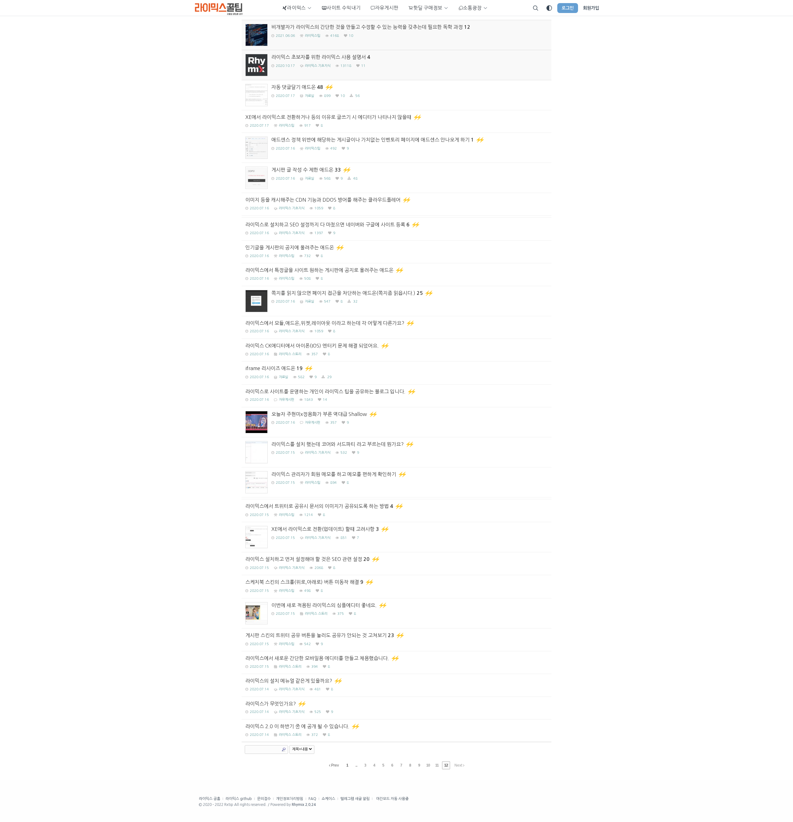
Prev (334, 765)
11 (437, 765)
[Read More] (396, 95)
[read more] (396, 35)
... (356, 765)
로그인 (568, 8)
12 (446, 765)
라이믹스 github (239, 799)
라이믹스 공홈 (209, 799)
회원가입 (591, 8)
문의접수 (264, 799)
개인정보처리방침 (289, 799)
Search (283, 749)
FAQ (312, 799)
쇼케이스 (328, 799)
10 (428, 765)
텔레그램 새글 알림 (355, 799)
